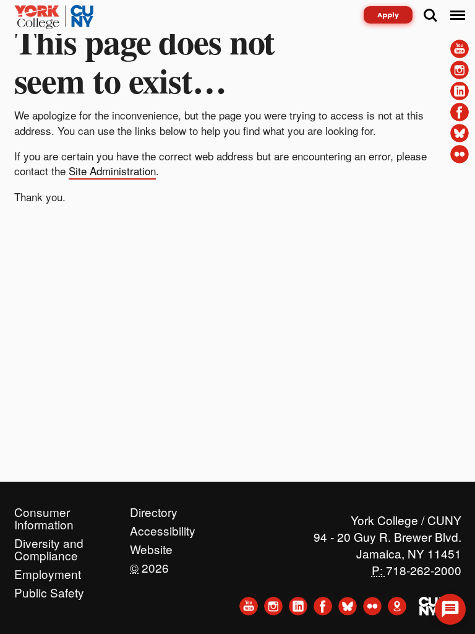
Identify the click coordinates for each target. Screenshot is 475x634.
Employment (47, 570)
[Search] (430, 15)
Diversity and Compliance (48, 539)
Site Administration (112, 170)
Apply (388, 15)
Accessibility (162, 527)
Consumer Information (44, 509)
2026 (149, 564)
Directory (154, 509)
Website (151, 546)
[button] (450, 609)
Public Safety (49, 589)
